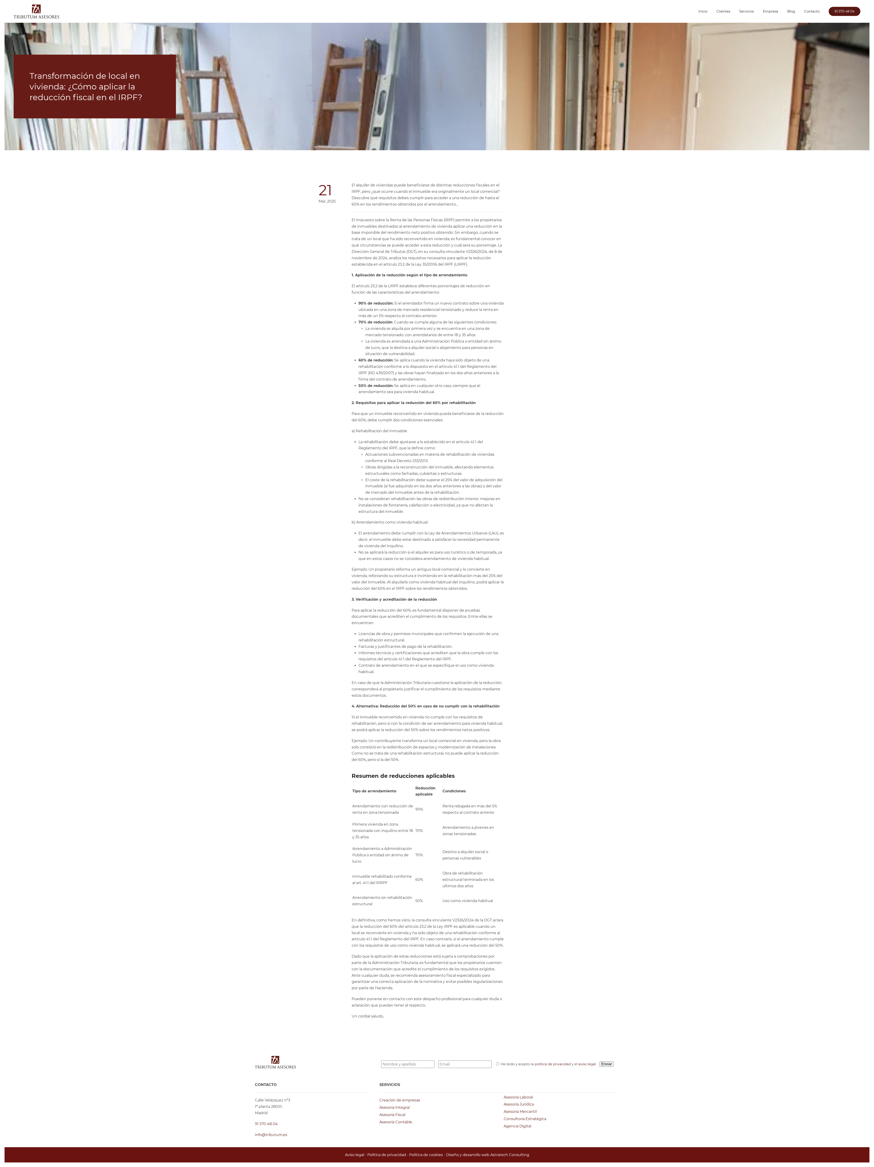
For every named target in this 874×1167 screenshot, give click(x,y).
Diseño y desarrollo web (467, 1155)
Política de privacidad (386, 1155)
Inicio (702, 11)
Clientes (723, 11)
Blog (791, 11)
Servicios (746, 11)
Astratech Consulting (509, 1155)
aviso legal (587, 1064)
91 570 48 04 (844, 11)
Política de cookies (426, 1155)
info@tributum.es (271, 1135)
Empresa (770, 11)
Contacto (812, 11)
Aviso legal (354, 1155)
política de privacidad (553, 1064)
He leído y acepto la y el (548, 1064)
